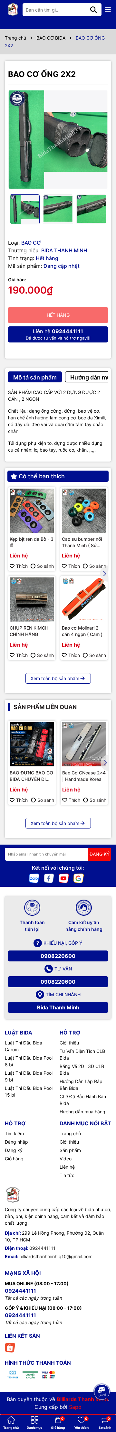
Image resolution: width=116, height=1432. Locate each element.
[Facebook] (49, 877)
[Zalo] (34, 877)
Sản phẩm (70, 1150)
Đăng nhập (16, 1142)
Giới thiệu (69, 1042)
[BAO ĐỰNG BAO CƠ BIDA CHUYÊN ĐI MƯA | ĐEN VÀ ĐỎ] (32, 744)
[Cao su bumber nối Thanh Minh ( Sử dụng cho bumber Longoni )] (84, 511)
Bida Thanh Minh (58, 1007)
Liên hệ (67, 1167)
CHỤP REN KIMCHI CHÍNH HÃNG (30, 631)
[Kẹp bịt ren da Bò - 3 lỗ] (32, 511)
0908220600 (58, 956)
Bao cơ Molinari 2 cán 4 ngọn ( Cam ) (82, 631)
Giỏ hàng (14, 1158)
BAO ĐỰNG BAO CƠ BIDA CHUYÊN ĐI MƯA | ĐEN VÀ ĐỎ (31, 776)
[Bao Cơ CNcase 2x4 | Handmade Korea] (84, 744)
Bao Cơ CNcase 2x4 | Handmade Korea (84, 776)
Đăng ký (14, 1150)
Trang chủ (70, 1133)
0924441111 (42, 1248)
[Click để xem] (58, 140)
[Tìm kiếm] (93, 9)
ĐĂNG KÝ (100, 854)
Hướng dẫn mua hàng (82, 1111)
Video (66, 1158)
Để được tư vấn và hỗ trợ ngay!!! (58, 334)
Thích (22, 566)
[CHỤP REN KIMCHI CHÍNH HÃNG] (32, 599)
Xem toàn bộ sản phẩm (55, 678)
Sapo (75, 1407)
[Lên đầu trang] (102, 1374)
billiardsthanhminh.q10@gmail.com (55, 1256)
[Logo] (12, 9)
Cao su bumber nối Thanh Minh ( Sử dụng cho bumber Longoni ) (82, 542)
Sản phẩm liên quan (45, 707)
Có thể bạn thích (42, 476)
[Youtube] (64, 877)
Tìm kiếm (14, 1133)
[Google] (78, 877)
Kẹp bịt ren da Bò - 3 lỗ (31, 542)
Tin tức (67, 1175)
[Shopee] (10, 1347)
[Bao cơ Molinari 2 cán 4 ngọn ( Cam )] (84, 599)
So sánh (45, 566)
